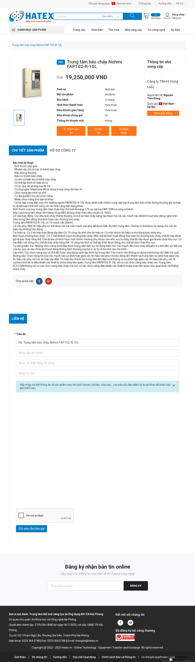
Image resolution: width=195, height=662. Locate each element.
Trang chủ (79, 29)
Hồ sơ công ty (63, 150)
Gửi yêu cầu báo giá (31, 528)
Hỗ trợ (179, 3)
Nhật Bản (110, 89)
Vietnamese (123, 3)
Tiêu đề (21, 334)
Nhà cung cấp (133, 29)
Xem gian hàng (163, 113)
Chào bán (97, 29)
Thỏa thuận (111, 104)
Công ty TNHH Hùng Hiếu (162, 84)
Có (106, 115)
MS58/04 (110, 94)
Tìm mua (113, 29)
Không (108, 120)
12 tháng (109, 99)
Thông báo (144, 3)
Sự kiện (175, 29)
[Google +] (48, 281)
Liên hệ (99, 131)
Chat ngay (124, 131)
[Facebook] (39, 281)
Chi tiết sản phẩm (28, 150)
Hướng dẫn (165, 3)
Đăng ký (135, 585)
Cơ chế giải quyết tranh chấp (158, 657)
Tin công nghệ (156, 29)
